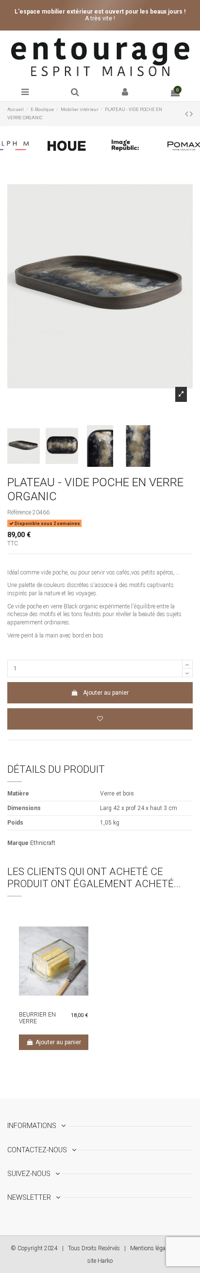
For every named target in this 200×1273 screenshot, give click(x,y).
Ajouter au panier (106, 692)
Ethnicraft (42, 843)
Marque (18, 843)
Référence (19, 512)
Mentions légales (151, 1248)
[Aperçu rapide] (60, 1003)
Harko (105, 1260)
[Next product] (191, 114)
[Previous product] (187, 114)
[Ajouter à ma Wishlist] (100, 719)
